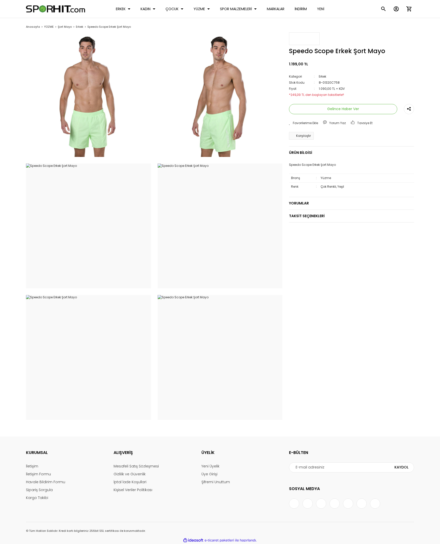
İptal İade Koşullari (130, 481)
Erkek (322, 76)
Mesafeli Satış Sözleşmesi (136, 466)
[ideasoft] (193, 540)
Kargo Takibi (37, 497)
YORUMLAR (299, 202)
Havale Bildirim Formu (45, 481)
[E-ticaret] (219, 540)
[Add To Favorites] (303, 123)
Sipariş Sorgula (39, 489)
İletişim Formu (38, 474)
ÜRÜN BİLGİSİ (300, 152)
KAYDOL (401, 467)
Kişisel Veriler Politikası (133, 489)
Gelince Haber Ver (343, 108)
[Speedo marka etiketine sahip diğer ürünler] (304, 38)
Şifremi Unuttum (215, 481)
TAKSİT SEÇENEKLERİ (307, 215)
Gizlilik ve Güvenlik (130, 474)
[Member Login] (396, 9)
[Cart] (409, 9)
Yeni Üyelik (210, 466)
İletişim (32, 466)
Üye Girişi (209, 474)
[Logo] (55, 8)
